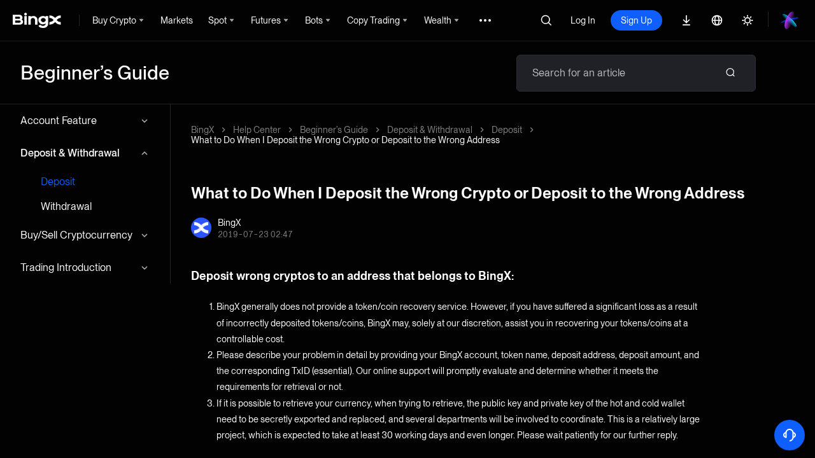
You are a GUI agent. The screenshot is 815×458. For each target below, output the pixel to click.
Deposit (58, 182)
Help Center (257, 130)
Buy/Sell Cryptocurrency (76, 235)
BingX (202, 130)
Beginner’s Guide (334, 130)
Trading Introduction (65, 267)
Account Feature (58, 120)
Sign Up (636, 20)
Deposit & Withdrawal (70, 153)
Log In (582, 20)
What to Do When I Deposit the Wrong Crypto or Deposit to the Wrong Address (345, 140)
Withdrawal (66, 206)
